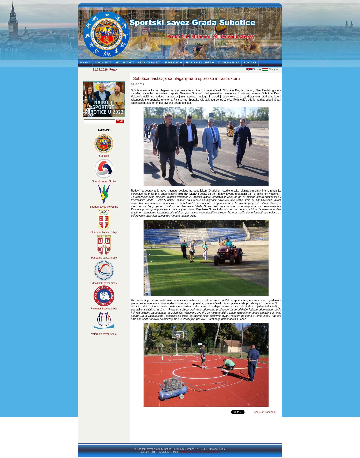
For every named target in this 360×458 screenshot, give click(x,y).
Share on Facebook (265, 412)
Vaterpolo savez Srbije (104, 334)
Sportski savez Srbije (104, 181)
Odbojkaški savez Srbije (104, 283)
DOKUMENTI (103, 62)
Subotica (104, 155)
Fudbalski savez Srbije (104, 257)
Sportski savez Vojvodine (104, 206)
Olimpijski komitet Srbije (104, 232)
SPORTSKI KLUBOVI (198, 62)
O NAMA (85, 62)
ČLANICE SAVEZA (149, 62)
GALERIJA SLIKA (228, 62)
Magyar (273, 69)
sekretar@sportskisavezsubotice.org (199, 451)
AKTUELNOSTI (124, 62)
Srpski (257, 69)
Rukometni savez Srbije (104, 308)
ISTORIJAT (172, 62)
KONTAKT (250, 62)
